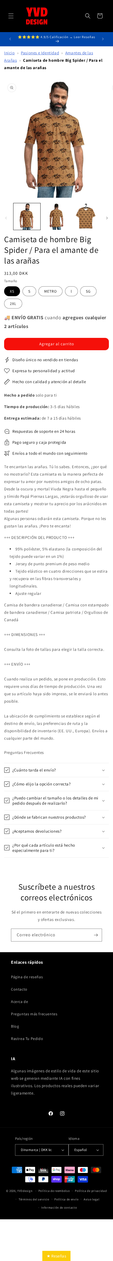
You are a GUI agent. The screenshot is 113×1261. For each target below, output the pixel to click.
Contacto (19, 989)
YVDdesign (24, 1191)
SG (88, 291)
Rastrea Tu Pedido (27, 1038)
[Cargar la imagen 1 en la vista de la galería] (26, 216)
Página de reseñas (27, 976)
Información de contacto (59, 1207)
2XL (13, 303)
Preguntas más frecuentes (34, 1013)
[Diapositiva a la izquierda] (6, 218)
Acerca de (19, 1001)
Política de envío (66, 1199)
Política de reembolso (54, 1191)
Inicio (9, 52)
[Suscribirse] (96, 935)
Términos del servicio (34, 1199)
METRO (50, 291)
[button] (11, 16)
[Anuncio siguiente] (103, 39)
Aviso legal (92, 1199)
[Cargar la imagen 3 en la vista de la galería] (85, 216)
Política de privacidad (91, 1191)
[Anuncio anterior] (10, 39)
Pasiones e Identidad (40, 52)
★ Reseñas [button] (56, 1256)
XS (12, 291)
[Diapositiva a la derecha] (107, 218)
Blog (15, 1026)
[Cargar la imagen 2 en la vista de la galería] (56, 216)
